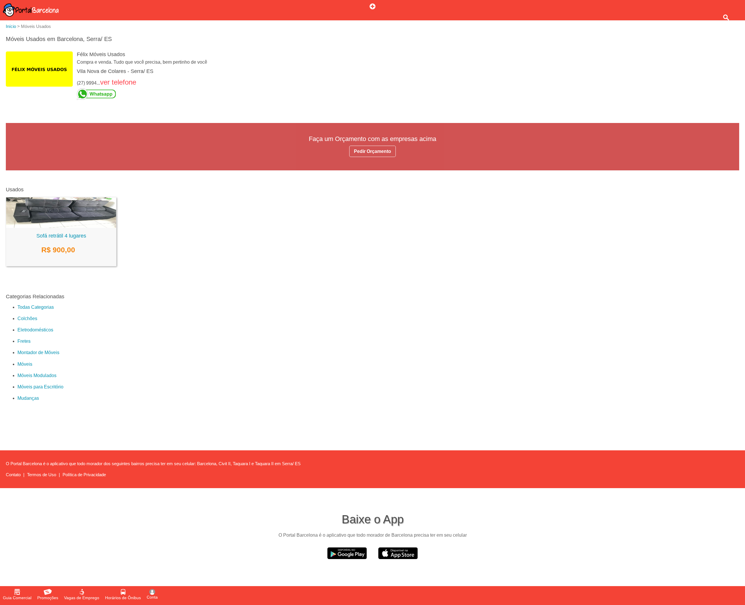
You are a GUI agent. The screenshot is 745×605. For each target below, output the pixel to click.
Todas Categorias (35, 307)
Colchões (27, 318)
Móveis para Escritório (40, 386)
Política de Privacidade (84, 474)
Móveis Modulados (36, 375)
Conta (152, 597)
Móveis (24, 364)
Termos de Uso (41, 474)
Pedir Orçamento (372, 151)
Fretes (24, 341)
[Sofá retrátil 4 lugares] (61, 226)
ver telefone (118, 82)
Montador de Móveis (38, 352)
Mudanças (28, 398)
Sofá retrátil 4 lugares (61, 236)
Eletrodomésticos (35, 329)
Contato (13, 474)
